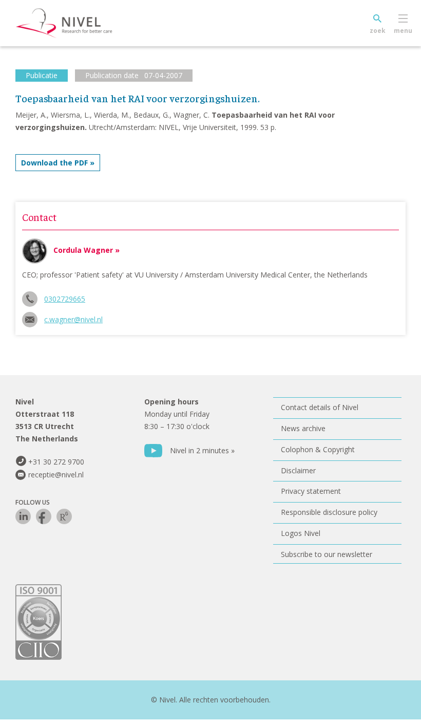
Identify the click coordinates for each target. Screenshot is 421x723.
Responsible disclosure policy (329, 512)
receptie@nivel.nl (56, 474)
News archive (303, 428)
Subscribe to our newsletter (326, 554)
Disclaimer (298, 470)
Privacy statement (311, 491)
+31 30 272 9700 (56, 462)
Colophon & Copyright (318, 449)
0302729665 (64, 299)
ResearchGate (64, 516)
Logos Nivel (300, 533)
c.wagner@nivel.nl (73, 319)
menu (403, 30)
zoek (378, 30)
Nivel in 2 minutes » (202, 450)
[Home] (79, 23)
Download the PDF (54, 163)
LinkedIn (23, 516)
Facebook (43, 516)
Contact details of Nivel (319, 407)
